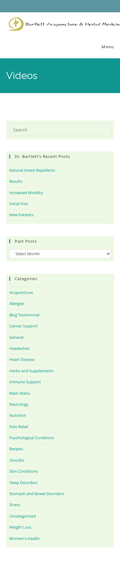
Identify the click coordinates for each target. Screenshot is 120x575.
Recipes (16, 449)
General (16, 337)
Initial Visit (18, 203)
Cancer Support (23, 326)
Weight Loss (20, 527)
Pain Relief (18, 426)
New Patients (21, 214)
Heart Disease (21, 359)
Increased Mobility (26, 192)
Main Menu (19, 393)
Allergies (16, 303)
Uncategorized (22, 516)
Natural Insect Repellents (32, 170)
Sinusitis (16, 460)
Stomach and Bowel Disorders (36, 493)
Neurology (19, 404)
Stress (14, 504)
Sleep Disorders (23, 482)
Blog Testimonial (24, 315)
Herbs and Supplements (31, 371)
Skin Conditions (23, 471)
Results (15, 181)
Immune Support (25, 382)
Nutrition (17, 415)
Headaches (19, 348)
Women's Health (24, 538)
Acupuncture (21, 292)
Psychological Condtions (31, 437)
